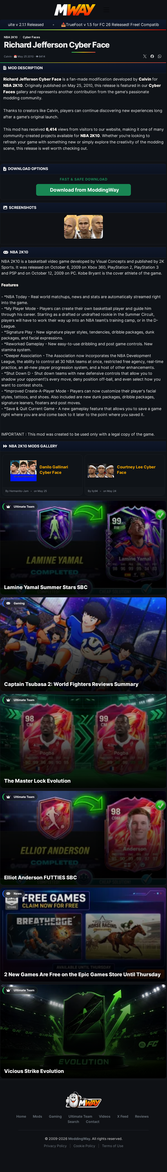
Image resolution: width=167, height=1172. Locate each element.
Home (21, 1116)
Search (73, 1122)
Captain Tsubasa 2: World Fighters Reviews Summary (71, 684)
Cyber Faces (31, 37)
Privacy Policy (55, 1146)
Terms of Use (112, 1146)
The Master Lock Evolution (37, 781)
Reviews (142, 1116)
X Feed (122, 1116)
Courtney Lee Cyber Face (136, 469)
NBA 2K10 (11, 37)
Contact (92, 1122)
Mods (37, 1116)
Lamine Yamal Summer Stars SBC (46, 587)
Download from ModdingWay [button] (84, 190)
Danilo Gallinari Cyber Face (54, 469)
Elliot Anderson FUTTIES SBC (40, 877)
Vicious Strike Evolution (34, 1071)
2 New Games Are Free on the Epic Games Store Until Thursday (82, 974)
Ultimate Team (80, 1116)
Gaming (55, 1116)
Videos (104, 1116)
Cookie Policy (84, 1146)
